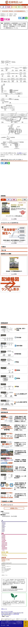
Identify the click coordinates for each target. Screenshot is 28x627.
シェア (24, 18)
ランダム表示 (10, 611)
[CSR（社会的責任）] (14, 599)
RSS (22, 612)
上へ (3, 611)
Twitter (2, 612)
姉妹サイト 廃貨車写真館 (14, 613)
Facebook (6, 612)
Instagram (11, 612)
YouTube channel (4, 613)
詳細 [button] (8, 625)
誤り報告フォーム (21, 153)
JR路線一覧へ (14, 508)
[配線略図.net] (14, 2)
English (7, 616)
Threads (15, 612)
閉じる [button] (25, 624)
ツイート (19, 18)
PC (2, 615)
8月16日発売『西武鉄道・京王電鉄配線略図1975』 (14, 11)
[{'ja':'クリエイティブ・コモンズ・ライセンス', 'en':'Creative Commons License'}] (14, 587)
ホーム (5, 611)
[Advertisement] (14, 44)
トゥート (22, 18)
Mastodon (19, 612)
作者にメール (4, 575)
